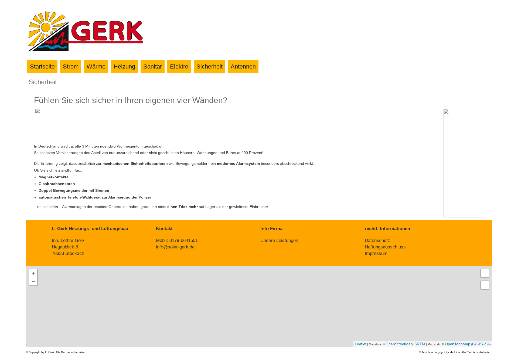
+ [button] (33, 273)
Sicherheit (209, 66)
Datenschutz (377, 240)
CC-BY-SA (481, 344)
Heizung (124, 66)
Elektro (179, 66)
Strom (71, 66)
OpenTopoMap (457, 344)
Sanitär (152, 66)
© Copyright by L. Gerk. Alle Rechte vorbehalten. (56, 352)
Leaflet (360, 344)
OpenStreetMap (399, 344)
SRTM (419, 344)
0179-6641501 (183, 240)
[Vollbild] (485, 273)
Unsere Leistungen (279, 240)
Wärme (96, 66)
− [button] (33, 281)
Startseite (42, 66)
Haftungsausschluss (385, 247)
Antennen (243, 66)
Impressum (376, 253)
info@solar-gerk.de (175, 247)
